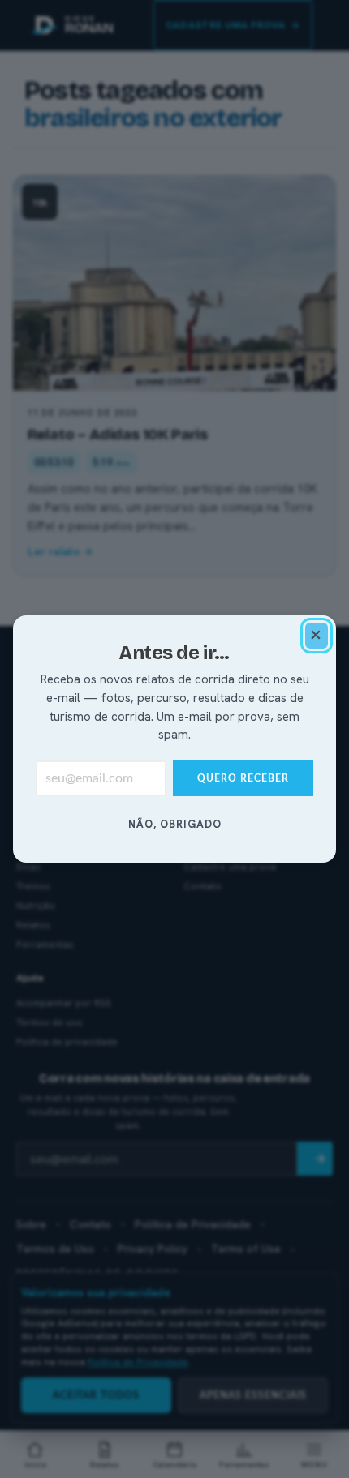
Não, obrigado (175, 824)
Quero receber (243, 778)
